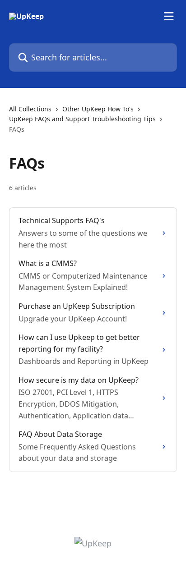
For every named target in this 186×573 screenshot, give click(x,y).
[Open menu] (169, 16)
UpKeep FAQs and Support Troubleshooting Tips (82, 119)
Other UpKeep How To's (98, 109)
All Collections (30, 109)
